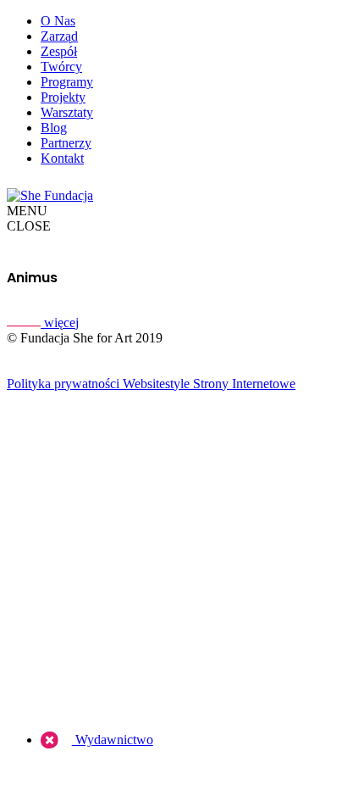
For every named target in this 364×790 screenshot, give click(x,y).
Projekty (63, 97)
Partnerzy (66, 143)
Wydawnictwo (112, 739)
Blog (54, 127)
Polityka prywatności (63, 383)
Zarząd (59, 36)
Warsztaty (67, 112)
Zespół (59, 51)
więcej (60, 322)
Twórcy (61, 66)
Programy (67, 82)
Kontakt (62, 158)
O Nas (58, 21)
